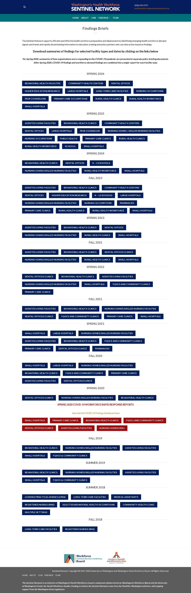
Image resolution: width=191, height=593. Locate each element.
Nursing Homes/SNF (112, 428)
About (85, 18)
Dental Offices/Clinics (39, 428)
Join (93, 18)
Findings (103, 18)
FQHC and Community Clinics (144, 420)
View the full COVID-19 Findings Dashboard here (95, 413)
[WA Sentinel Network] (95, 7)
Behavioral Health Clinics (102, 420)
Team (116, 18)
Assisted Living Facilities (76, 428)
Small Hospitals (35, 420)
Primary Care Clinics (65, 420)
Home (75, 18)
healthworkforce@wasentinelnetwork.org (152, 8)
